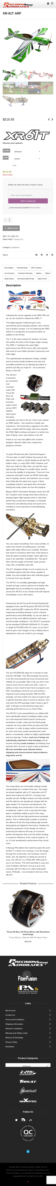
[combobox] (28, 1065)
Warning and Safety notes (16, 1033)
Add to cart (12, 228)
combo (6, 150)
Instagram (29, 1119)
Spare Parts (42, 279)
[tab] (9, 268)
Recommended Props (25, 279)
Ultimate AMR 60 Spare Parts (34, 937)
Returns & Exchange (14, 1037)
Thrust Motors (15, 937)
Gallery (39, 273)
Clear (14, 165)
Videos (47, 273)
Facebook (17, 1119)
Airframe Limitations (14, 1028)
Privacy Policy (35, 208)
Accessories (9, 273)
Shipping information (14, 1024)
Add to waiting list (28, 201)
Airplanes (16, 247)
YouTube (23, 1119)
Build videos (9, 279)
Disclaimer (9, 1046)
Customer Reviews (25, 273)
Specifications (22, 268)
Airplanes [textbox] (35, 1066)
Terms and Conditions (14, 1019)
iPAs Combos (36, 268)
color (5, 157)
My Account (10, 1010)
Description (8, 268)
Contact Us (18, 239)
